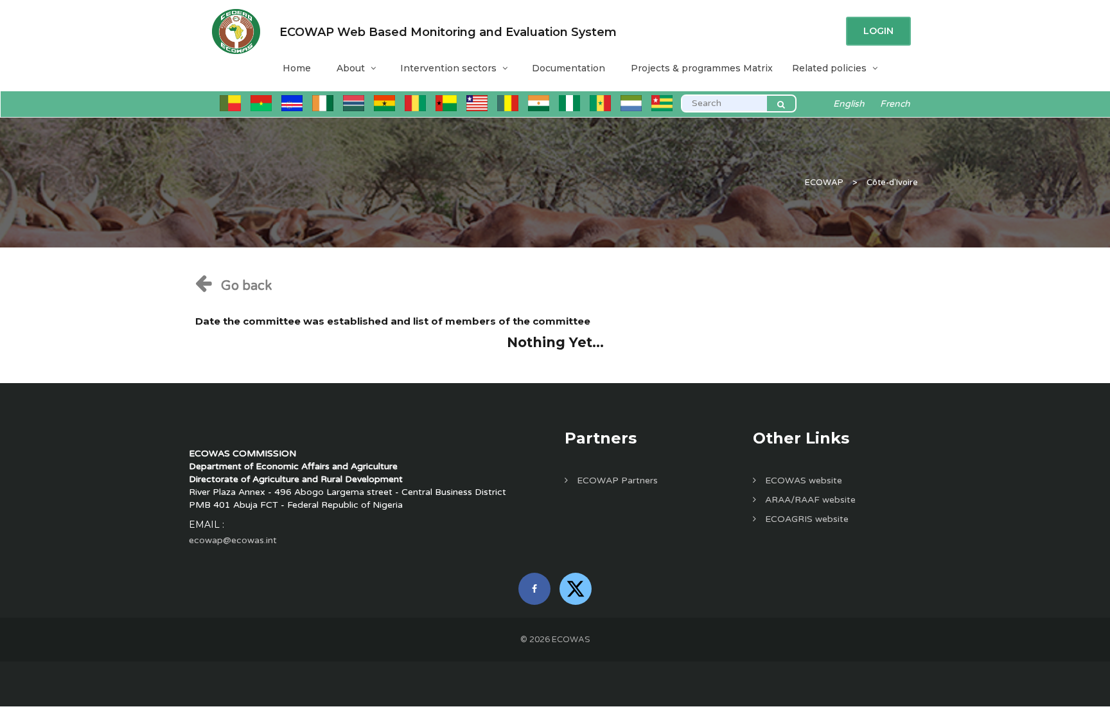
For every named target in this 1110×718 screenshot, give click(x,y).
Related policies (829, 68)
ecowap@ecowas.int (233, 540)
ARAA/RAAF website (809, 499)
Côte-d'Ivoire (892, 182)
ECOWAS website (802, 480)
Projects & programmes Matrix (702, 68)
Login (878, 31)
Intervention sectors (448, 68)
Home (297, 68)
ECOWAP (824, 182)
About (351, 68)
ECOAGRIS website (805, 519)
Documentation (568, 68)
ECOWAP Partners (616, 480)
